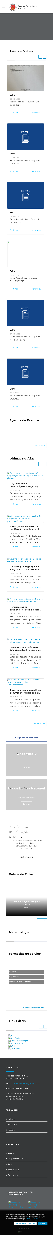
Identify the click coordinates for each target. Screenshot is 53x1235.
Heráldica (12, 1124)
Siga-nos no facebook (27, 738)
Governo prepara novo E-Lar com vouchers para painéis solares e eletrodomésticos (25, 693)
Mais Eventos (40, 445)
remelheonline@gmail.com (26, 1083)
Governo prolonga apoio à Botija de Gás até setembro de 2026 (25, 570)
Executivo (12, 1175)
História (11, 1130)
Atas (9, 1164)
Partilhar (14, 112)
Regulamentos (15, 1159)
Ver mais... (36, 112)
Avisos (10, 1153)
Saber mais (26, 857)
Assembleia (13, 1170)
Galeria (11, 1119)
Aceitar (43, 1223)
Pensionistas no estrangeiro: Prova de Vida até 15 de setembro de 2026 (25, 610)
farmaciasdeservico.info (33, 1008)
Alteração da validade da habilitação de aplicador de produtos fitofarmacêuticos (25, 529)
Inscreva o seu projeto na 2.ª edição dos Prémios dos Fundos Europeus (25, 650)
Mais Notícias (39, 724)
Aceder (26, 767)
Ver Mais (42, 921)
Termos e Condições (32, 1219)
